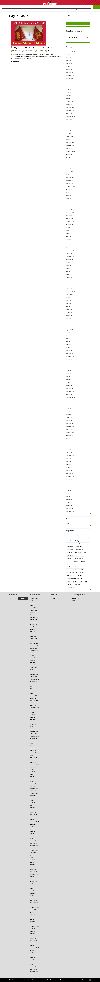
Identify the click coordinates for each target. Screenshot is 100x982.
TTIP (68, 581)
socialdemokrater (72, 572)
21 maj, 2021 (16, 50)
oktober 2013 (69, 452)
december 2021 (70, 177)
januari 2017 (69, 350)
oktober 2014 (69, 429)
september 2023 (70, 116)
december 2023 (70, 107)
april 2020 (68, 236)
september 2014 (70, 432)
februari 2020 (69, 242)
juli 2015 (68, 403)
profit (68, 564)
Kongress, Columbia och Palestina (31, 47)
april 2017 (68, 341)
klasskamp (70, 549)
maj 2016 (68, 373)
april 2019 (68, 271)
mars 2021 (69, 204)
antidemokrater (71, 535)
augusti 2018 (69, 294)
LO (82, 555)
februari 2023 (69, 136)
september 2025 (70, 51)
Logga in (68, 523)
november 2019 (70, 250)
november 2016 (70, 356)
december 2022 (70, 142)
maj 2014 (68, 444)
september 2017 (70, 327)
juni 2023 (68, 125)
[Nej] (98, 980)
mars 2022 (69, 169)
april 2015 (68, 411)
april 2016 (68, 376)
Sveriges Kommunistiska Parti (75, 578)
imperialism (70, 543)
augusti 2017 (69, 330)
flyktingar (77, 541)
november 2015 (70, 391)
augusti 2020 (69, 224)
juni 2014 (68, 441)
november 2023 (70, 110)
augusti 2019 (69, 259)
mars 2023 (69, 133)
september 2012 (70, 482)
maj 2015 (68, 409)
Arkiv (56, 10)
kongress (69, 552)
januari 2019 (69, 280)
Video (73, 600)
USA (81, 581)
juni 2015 (68, 406)
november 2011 (70, 511)
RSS (71, 10)
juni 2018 (68, 300)
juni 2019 (68, 265)
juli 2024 (68, 87)
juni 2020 (68, 230)
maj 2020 (68, 233)
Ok (89, 979)
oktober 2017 (69, 324)
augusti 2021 (69, 189)
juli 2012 (68, 488)
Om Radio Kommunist (27, 10)
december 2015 (70, 388)
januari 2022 (69, 174)
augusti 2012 (69, 485)
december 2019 (70, 248)
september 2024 (70, 81)
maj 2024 (68, 92)
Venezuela (77, 584)
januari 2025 (69, 69)
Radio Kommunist (28, 50)
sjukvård (69, 569)
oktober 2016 (69, 359)
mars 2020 (69, 239)
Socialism (82, 572)
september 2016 (70, 362)
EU (86, 538)
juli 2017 (68, 332)
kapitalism (70, 546)
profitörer (76, 564)
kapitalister (79, 546)
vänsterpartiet (71, 587)
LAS (77, 555)
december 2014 (70, 423)
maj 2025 (68, 60)
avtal (68, 538)
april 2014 (68, 447)
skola (76, 569)
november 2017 (70, 321)
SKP (82, 569)
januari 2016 (69, 385)
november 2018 (70, 286)
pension (83, 561)
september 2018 (70, 291)
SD (80, 567)
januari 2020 (69, 245)
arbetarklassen (83, 535)
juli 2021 (68, 192)
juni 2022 (68, 160)
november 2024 (70, 75)
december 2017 (70, 318)
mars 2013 (69, 464)
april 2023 (68, 130)
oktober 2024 (69, 78)
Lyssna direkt (40, 10)
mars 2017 (69, 344)
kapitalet (85, 543)
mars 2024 (69, 98)
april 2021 (68, 201)
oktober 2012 (69, 479)
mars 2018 (69, 309)
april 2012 (68, 496)
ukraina (75, 581)
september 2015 (70, 397)
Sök (77, 10)
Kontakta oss (64, 10)
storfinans (70, 575)
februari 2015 (69, 417)
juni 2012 (68, 490)
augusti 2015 (69, 400)
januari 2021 (69, 210)
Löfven (69, 558)
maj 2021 (68, 198)
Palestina (76, 561)
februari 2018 (69, 312)
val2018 (69, 584)
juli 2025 (68, 54)
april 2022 (68, 166)
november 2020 (70, 215)
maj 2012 (68, 493)
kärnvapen (70, 555)
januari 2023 (69, 139)
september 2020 (70, 221)
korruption (78, 552)
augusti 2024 (69, 84)
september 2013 (70, 455)
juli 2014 (68, 438)
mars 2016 (69, 379)
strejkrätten (79, 575)
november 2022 (70, 145)
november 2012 (70, 476)
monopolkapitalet (78, 558)
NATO (68, 561)
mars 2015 (69, 414)
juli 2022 (68, 157)
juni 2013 (68, 458)
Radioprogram (16, 61)
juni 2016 (68, 370)
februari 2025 (69, 66)
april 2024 (68, 95)
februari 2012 (69, 502)
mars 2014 (69, 450)
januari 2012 (69, 505)
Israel (78, 543)
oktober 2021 (69, 183)
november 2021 (70, 180)
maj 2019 (68, 268)
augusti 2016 (69, 365)
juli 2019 (68, 262)
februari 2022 (69, 171)
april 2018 (68, 306)
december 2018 (70, 283)
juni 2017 (68, 335)
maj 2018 (68, 303)
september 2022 (70, 151)
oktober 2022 (69, 148)
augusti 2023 (69, 119)
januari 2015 (69, 420)
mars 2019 (69, 274)
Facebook (49, 10)
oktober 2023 (69, 113)
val (86, 581)
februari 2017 (69, 347)
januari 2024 (69, 104)
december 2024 (70, 72)
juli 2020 (68, 227)
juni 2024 (68, 90)
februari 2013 (69, 467)
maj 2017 (68, 338)
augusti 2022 (69, 154)
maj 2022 (68, 163)
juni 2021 (68, 195)
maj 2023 (68, 128)
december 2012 (70, 473)
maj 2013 (68, 461)
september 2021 (70, 186)
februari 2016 (69, 382)
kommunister (79, 549)
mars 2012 (69, 499)
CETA (81, 538)
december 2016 (70, 353)
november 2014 (70, 426)
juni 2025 (68, 57)
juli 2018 (68, 297)
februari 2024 (69, 101)
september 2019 (70, 256)
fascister (69, 541)
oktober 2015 (69, 394)
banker (75, 538)
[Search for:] (78, 20)
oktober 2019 (69, 253)
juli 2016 (68, 368)
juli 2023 (68, 122)
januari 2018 (69, 315)
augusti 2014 (69, 435)
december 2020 (70, 212)
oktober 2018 (69, 289)
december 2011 (70, 508)
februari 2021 (69, 207)
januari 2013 (69, 470)
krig (85, 552)
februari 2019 (69, 277)
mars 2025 (69, 63)
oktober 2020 (69, 218)
